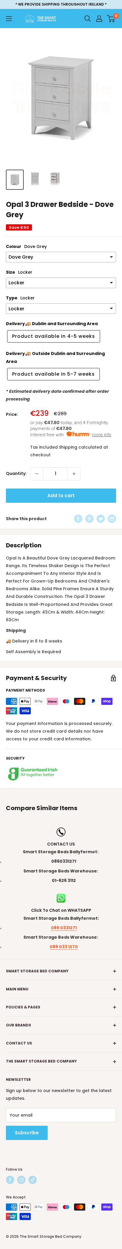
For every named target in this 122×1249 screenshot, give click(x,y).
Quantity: (16, 473)
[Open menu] (9, 18)
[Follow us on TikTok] (32, 1180)
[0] (111, 18)
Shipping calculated (80, 447)
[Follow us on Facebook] (10, 1180)
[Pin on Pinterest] (89, 519)
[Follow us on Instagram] (21, 1180)
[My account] (99, 18)
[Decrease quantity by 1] (36, 474)
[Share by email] (112, 519)
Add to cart (61, 495)
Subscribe (27, 1133)
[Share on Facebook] (78, 519)
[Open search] (87, 18)
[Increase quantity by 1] (74, 474)
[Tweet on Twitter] (101, 519)
